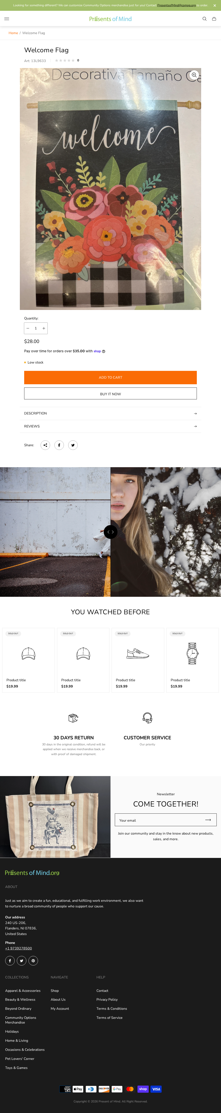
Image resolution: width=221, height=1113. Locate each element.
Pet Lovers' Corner (19, 1058)
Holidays (12, 1031)
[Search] (204, 19)
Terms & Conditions (111, 1008)
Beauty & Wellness (20, 999)
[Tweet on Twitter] (73, 445)
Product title (16, 680)
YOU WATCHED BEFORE (110, 612)
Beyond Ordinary (18, 1008)
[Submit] (210, 820)
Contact (102, 990)
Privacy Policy (107, 999)
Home (13, 33)
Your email (127, 820)
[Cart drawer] (214, 19)
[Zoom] (194, 75)
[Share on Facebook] (59, 445)
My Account (60, 1008)
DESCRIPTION (35, 413)
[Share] (45, 445)
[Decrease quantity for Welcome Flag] (28, 328)
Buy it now (110, 394)
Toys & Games (16, 1067)
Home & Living (16, 1040)
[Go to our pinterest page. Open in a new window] (33, 960)
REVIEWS (32, 426)
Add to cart (110, 377)
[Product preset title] (28, 653)
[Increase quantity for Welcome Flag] (43, 328)
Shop (55, 990)
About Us (58, 999)
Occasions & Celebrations (25, 1049)
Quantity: (31, 318)
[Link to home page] (32, 873)
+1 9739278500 (18, 948)
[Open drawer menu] (6, 19)
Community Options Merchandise (20, 1020)
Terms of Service (109, 1017)
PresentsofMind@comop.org (176, 5)
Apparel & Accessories (23, 990)
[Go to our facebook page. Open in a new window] (10, 960)
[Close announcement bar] (214, 5)
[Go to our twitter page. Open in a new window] (21, 960)
